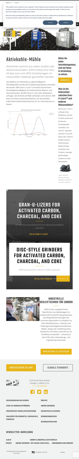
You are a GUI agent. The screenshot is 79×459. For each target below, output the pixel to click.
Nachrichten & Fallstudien (50, 411)
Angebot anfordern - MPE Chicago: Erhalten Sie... (33, 443)
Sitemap (62, 452)
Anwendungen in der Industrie (62, 443)
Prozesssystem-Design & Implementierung (21, 411)
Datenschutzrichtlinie (49, 421)
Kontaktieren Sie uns (21, 368)
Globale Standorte (57, 368)
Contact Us (65, 80)
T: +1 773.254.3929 (39, 386)
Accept (50, 22)
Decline (66, 22)
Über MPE (44, 400)
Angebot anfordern (48, 405)
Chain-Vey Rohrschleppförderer (18, 405)
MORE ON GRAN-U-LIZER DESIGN (56, 351)
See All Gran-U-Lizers (38, 234)
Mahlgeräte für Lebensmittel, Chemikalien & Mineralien (22, 418)
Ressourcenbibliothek (49, 416)
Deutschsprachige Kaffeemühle (17, 400)
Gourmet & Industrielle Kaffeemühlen (43, 439)
